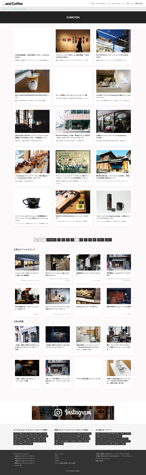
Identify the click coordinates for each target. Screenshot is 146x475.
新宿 (39, 438)
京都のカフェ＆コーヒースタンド (24, 460)
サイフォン (85, 436)
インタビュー (118, 436)
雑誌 (124, 443)
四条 (32, 436)
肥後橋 (20, 443)
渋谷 (30, 441)
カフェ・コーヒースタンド (98, 3)
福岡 (44, 441)
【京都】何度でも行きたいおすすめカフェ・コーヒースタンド (113, 456)
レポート (57, 460)
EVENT (122, 433)
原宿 (21, 436)
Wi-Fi (57, 433)
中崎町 (20, 433)
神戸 (39, 441)
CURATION (16, 9)
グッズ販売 (77, 436)
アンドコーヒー (13, 3)
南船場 (16, 436)
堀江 (37, 436)
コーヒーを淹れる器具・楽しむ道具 (64, 463)
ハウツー (57, 458)
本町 (44, 438)
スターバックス (100, 441)
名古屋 (26, 436)
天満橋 (27, 438)
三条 (16, 433)
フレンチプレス (69, 438)
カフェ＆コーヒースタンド (21, 454)
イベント (110, 436)
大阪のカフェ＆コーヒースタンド (24, 456)
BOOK (98, 433)
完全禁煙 (73, 441)
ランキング (104, 443)
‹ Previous (51, 240)
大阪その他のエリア (19, 438)
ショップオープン (123, 438)
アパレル (63, 433)
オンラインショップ (112, 438)
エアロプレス (87, 433)
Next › (101, 240)
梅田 (25, 441)
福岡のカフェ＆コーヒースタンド (24, 463)
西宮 (26, 443)
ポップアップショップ (124, 441)
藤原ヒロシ (117, 443)
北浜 (45, 433)
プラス (128, 3)
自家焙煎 (80, 441)
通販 (57, 443)
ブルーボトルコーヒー (111, 441)
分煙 (88, 438)
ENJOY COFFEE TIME (112, 433)
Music (128, 433)
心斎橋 (33, 438)
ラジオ (98, 443)
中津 (26, 433)
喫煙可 (57, 441)
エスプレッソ (59, 436)
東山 (20, 441)
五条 (31, 433)
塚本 (41, 436)
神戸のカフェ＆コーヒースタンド (24, 458)
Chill (103, 433)
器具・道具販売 (64, 441)
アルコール (70, 433)
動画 (111, 443)
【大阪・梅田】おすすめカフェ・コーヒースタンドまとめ (112, 454)
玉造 (34, 441)
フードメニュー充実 (79, 438)
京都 (35, 433)
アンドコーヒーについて (102, 458)
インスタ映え (78, 433)
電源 (61, 443)
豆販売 (86, 441)
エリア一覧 (18, 465)
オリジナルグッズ (68, 436)
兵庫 (40, 433)
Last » (108, 240)
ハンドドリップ (59, 438)
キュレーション (116, 3)
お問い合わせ (139, 3)
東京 (16, 441)
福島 (16, 443)
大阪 (46, 436)
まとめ (103, 436)
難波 (31, 443)
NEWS (98, 436)
